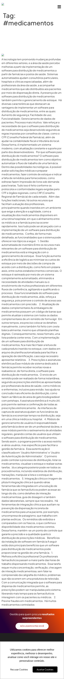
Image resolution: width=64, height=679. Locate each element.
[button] (59, 7)
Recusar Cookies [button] (19, 669)
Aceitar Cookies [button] (45, 669)
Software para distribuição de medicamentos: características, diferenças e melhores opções (29, 40)
